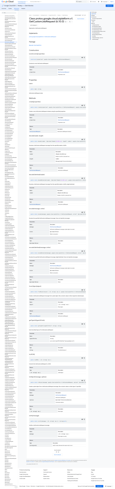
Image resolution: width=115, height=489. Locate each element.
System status (46, 478)
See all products (22, 472)
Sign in (111, 1)
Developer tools (44, 15)
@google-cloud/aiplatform (35, 45)
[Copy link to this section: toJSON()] (36, 354)
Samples (23, 8)
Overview (4, 8)
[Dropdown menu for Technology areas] (27, 1)
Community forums (47, 472)
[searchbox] (9, 13)
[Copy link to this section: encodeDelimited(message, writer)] (52, 247)
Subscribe (99, 486)
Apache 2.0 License (30, 461)
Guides (10, 8)
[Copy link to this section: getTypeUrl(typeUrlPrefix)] (46, 320)
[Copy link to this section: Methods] (37, 98)
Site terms (33, 486)
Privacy (28, 486)
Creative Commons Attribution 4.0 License (62, 460)
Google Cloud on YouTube (96, 478)
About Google (22, 486)
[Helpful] (83, 15)
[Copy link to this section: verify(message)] (40, 416)
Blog (92, 472)
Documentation (36, 15)
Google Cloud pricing (23, 474)
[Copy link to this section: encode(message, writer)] (46, 209)
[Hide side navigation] (16, 486)
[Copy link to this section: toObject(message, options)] (47, 377)
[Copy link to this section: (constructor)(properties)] (46, 54)
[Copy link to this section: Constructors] (40, 50)
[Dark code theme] (82, 57)
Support (45, 474)
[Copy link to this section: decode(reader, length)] (44, 136)
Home (30, 15)
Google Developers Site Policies (48, 461)
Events (92, 474)
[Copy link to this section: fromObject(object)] (42, 286)
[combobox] (82, 1)
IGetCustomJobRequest (63, 72)
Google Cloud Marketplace (24, 476)
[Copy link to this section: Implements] (39, 33)
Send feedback (80, 18)
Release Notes (46, 476)
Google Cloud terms (40, 486)
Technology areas (22, 1)
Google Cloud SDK (10, 6)
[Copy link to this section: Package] (36, 42)
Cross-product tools (35, 1)
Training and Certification (72, 480)
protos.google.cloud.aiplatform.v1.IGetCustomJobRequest (42, 36)
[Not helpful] (85, 15)
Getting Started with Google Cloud (74, 474)
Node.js (20, 6)
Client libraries (29, 6)
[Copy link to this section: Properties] (38, 80)
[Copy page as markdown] (70, 22)
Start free (109, 5)
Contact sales (22, 478)
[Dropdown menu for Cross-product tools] (41, 1)
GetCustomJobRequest (35, 131)
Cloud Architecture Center (72, 478)
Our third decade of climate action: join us (54, 486)
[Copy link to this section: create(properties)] (42, 102)
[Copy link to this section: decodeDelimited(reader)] (46, 175)
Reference (16, 8)
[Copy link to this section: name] (34, 83)
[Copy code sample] (84, 57)
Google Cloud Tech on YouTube (97, 480)
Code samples (70, 476)
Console (94, 1)
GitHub (68, 472)
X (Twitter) (93, 476)
